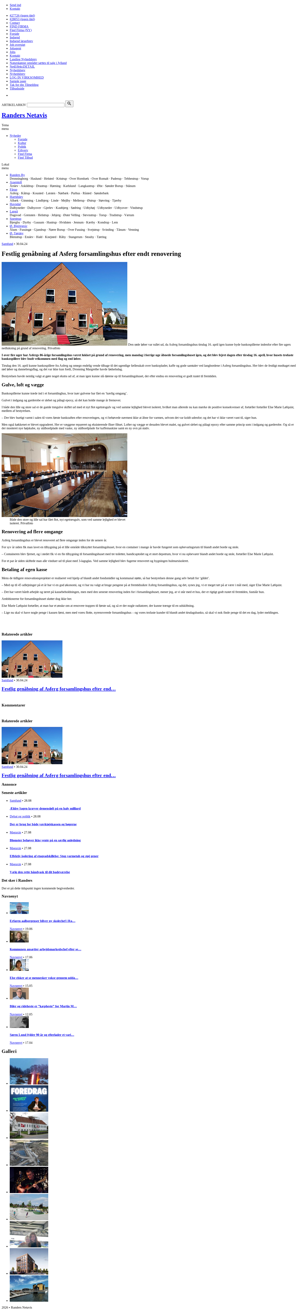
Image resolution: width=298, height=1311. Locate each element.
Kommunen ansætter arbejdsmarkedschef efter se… (45, 949)
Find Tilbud (25, 157)
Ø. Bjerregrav (18, 226)
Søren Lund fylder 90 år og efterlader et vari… (42, 1034)
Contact (15, 23)
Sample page (18, 81)
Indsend (15, 37)
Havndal (15, 204)
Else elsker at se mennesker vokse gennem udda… (44, 978)
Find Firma (25, 154)
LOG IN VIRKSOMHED (27, 77)
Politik (22, 146)
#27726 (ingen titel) (22, 15)
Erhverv (23, 150)
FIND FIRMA (19, 26)
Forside (14, 33)
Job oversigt (17, 44)
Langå (14, 211)
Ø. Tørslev (17, 233)
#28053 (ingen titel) (22, 19)
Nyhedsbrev (17, 70)
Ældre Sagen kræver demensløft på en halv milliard (45, 808)
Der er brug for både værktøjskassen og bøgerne (43, 824)
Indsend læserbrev (21, 41)
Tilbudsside (17, 88)
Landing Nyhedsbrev (23, 59)
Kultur (22, 143)
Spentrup (15, 218)
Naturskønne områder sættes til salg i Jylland (38, 63)
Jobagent (15, 48)
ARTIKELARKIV (14, 105)
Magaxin (15, 832)
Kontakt (15, 8)
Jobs (12, 52)
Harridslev (16, 197)
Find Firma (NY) (21, 30)
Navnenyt (16, 929)
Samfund (7, 244)
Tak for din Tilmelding (24, 85)
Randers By (17, 175)
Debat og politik (20, 816)
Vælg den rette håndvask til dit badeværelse (40, 872)
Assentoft (16, 182)
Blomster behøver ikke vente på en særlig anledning (45, 840)
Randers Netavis (24, 115)
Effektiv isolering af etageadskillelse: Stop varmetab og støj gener (54, 856)
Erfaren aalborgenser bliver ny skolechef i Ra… (42, 921)
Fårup (13, 189)
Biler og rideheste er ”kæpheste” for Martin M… (43, 1006)
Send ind (15, 5)
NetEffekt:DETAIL (22, 66)
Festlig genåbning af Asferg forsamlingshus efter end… (59, 688)
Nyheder (15, 135)
